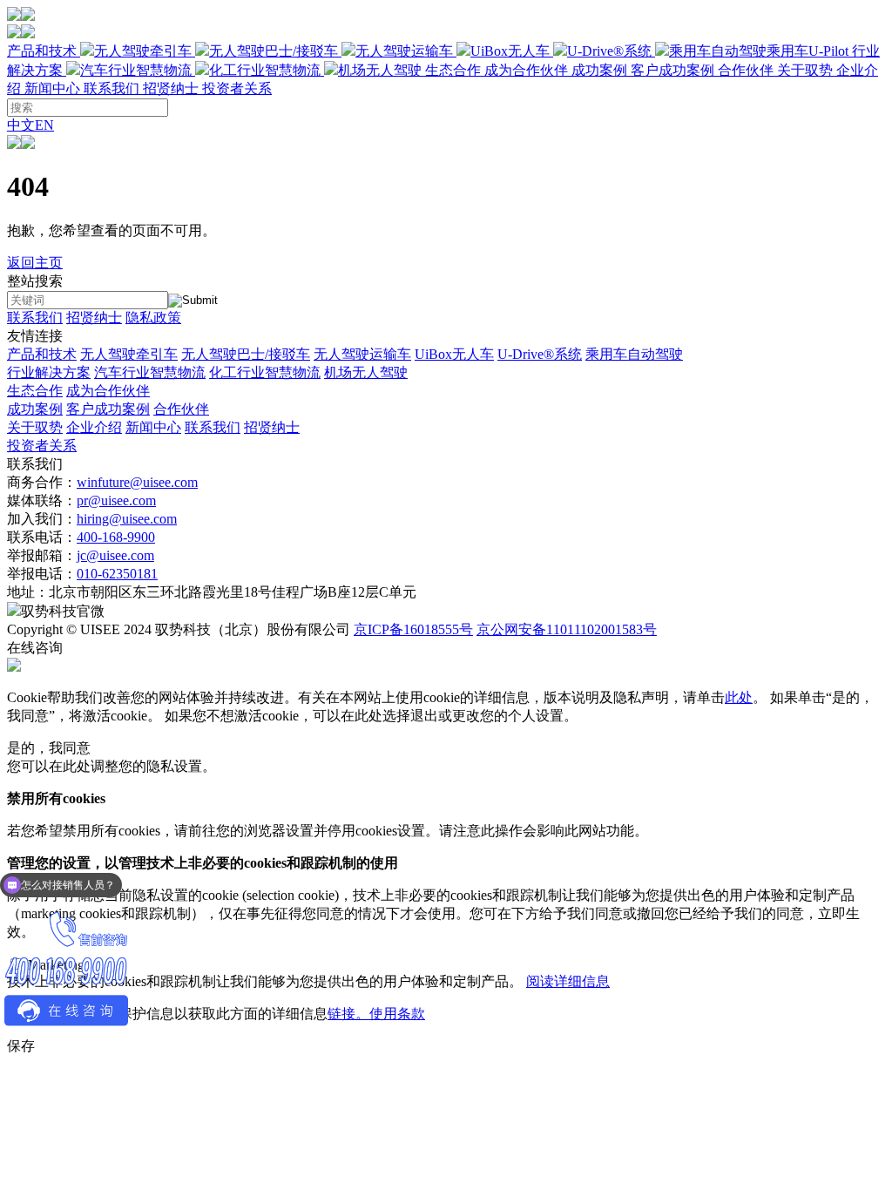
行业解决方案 (49, 372)
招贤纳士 (171, 88)
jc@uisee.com (115, 555)
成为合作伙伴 (526, 70)
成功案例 (672, 70)
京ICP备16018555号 (413, 629)
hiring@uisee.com (127, 518)
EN (44, 125)
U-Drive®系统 (609, 51)
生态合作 (496, 70)
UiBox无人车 (510, 51)
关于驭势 (35, 427)
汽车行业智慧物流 (136, 70)
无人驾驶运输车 (404, 51)
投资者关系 (237, 88)
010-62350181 (117, 573)
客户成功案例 (672, 70)
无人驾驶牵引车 (143, 51)
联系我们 (111, 88)
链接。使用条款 (376, 1013)
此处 (739, 697)
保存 (21, 1045)
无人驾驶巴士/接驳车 (273, 51)
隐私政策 (153, 317)
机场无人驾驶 (380, 70)
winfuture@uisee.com (137, 482)
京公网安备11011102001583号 (566, 629)
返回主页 (35, 262)
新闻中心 (52, 88)
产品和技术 (427, 51)
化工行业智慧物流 (265, 70)
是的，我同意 (49, 747)
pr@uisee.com (116, 500)
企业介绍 (94, 427)
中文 (21, 125)
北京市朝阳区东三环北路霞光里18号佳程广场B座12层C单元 (232, 592)
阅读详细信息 (568, 981)
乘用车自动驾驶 (634, 354)
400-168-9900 (116, 537)
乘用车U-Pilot (807, 51)
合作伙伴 (746, 70)
